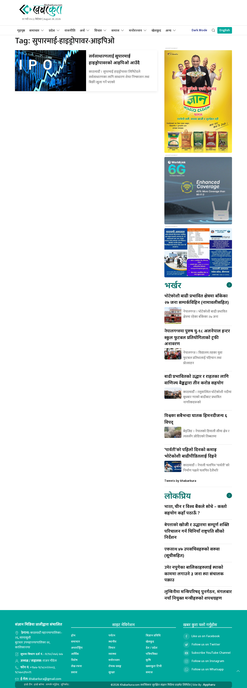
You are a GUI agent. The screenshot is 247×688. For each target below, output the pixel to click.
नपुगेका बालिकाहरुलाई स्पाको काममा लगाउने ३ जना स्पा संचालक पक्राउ (194, 573)
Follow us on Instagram (207, 661)
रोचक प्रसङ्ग (114, 666)
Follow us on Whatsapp (207, 669)
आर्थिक (75, 654)
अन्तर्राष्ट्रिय (77, 648)
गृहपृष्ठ (21, 30)
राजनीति (70, 30)
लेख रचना (76, 666)
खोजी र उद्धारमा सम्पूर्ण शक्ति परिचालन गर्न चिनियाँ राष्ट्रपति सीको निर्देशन (196, 530)
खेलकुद (156, 30)
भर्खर (172, 285)
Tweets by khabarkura (180, 481)
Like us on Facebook (205, 636)
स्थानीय (112, 641)
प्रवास (74, 672)
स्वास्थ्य (112, 654)
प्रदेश (52, 30)
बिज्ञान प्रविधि (153, 635)
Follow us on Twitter (205, 644)
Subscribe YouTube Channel (211, 653)
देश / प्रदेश (151, 648)
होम (73, 635)
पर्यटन (111, 635)
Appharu (209, 685)
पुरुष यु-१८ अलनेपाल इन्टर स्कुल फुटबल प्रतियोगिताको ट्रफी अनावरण (197, 337)
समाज (115, 30)
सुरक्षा (111, 672)
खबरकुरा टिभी (154, 666)
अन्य (168, 30)
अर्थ (82, 30)
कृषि (148, 660)
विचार (98, 30)
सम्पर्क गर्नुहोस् (52, 684)
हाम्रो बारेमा (39, 684)
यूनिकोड (65, 684)
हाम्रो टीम (28, 684)
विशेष (74, 660)
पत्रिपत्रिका (152, 654)
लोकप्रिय (177, 496)
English (225, 30)
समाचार (34, 30)
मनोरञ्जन (135, 30)
